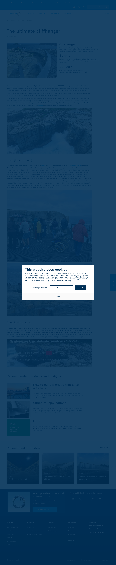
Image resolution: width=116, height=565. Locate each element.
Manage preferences (39, 288)
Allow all (80, 288)
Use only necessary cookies (62, 288)
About (57, 296)
